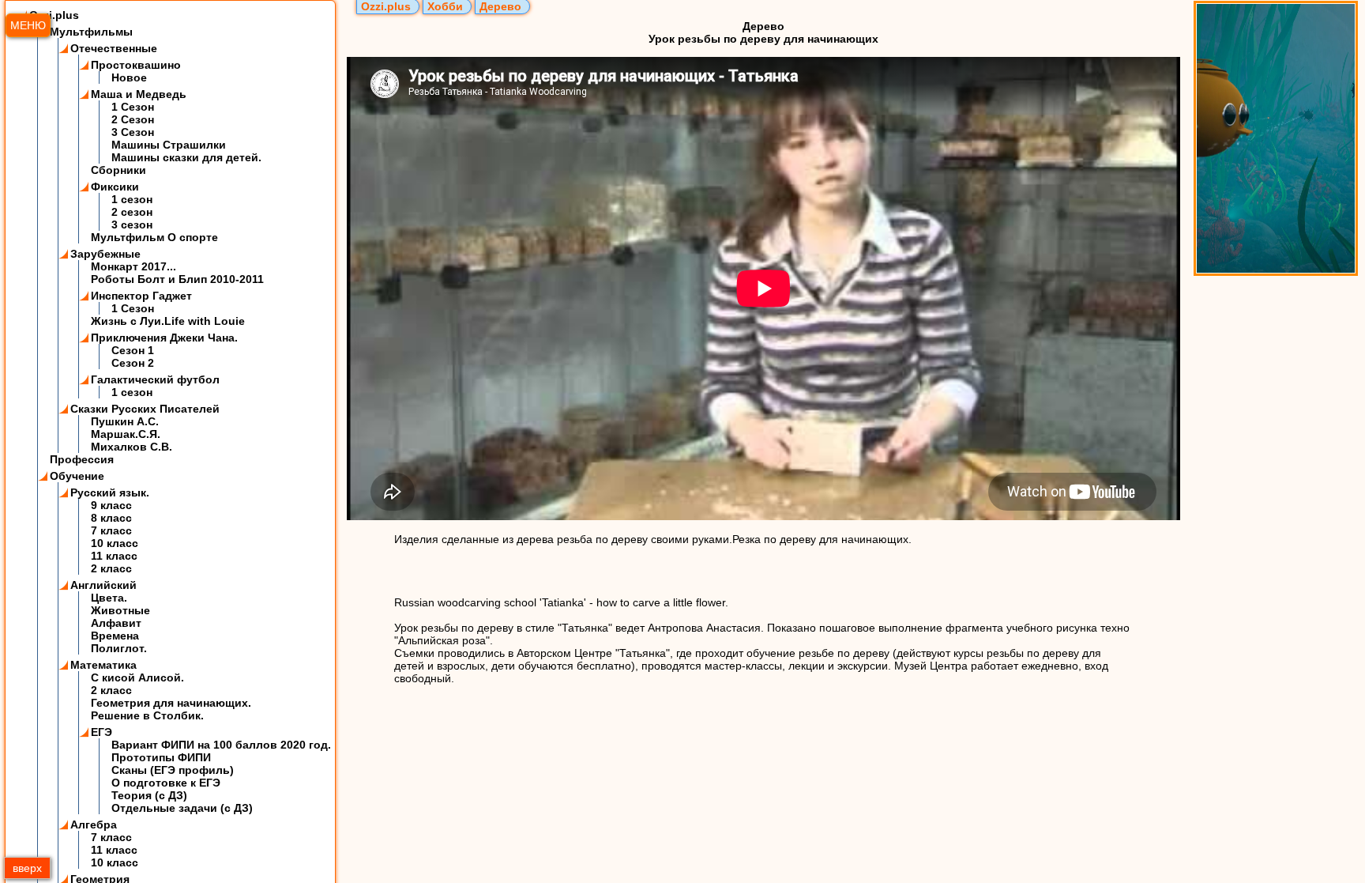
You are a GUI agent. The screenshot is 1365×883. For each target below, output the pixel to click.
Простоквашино (136, 64)
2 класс (111, 568)
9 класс (111, 505)
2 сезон (131, 212)
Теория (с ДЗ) (149, 795)
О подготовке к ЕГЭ (165, 782)
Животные (120, 610)
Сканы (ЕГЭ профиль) (172, 770)
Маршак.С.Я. (125, 434)
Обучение (77, 476)
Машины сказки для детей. (186, 157)
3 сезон (131, 224)
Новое (129, 77)
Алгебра (93, 824)
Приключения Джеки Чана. (164, 337)
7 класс (111, 530)
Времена (115, 635)
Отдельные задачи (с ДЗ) (182, 808)
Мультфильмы (91, 31)
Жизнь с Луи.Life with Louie (168, 321)
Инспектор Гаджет (141, 295)
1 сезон (131, 199)
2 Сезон (132, 119)
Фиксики (115, 186)
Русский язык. (109, 492)
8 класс (111, 517)
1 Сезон (132, 106)
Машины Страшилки (168, 144)
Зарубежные (105, 253)
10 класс (114, 543)
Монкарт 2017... (133, 266)
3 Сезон (132, 132)
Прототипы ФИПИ (161, 757)
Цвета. (109, 597)
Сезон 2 (132, 363)
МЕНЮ (28, 25)
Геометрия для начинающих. (171, 702)
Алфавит (116, 623)
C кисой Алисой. (137, 677)
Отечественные (113, 48)
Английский (103, 585)
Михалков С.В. (131, 446)
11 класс (114, 555)
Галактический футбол (155, 379)
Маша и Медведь (138, 94)
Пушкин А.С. (125, 421)
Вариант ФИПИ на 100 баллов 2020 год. (221, 744)
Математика (103, 664)
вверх (27, 868)
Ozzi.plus (54, 15)
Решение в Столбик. (147, 715)
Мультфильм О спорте (154, 237)
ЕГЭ (101, 732)
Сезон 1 (132, 350)
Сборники (118, 170)
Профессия (82, 459)
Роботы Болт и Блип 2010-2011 (177, 279)
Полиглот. (119, 648)
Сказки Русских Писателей (145, 408)
